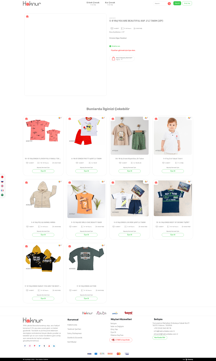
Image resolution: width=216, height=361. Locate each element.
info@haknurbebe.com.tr (164, 331)
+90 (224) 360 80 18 (162, 328)
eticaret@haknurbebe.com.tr (166, 334)
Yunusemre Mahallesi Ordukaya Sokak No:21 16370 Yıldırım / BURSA (171, 324)
